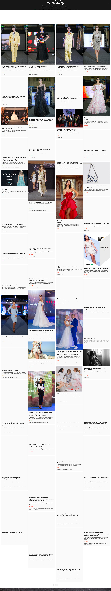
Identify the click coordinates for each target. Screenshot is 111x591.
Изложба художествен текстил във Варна (68, 299)
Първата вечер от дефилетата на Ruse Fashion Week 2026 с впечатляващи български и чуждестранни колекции (69, 98)
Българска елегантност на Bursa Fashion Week (96, 268)
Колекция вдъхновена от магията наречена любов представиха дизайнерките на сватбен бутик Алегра (41, 555)
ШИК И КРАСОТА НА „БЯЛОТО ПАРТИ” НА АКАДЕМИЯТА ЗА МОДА (40, 445)
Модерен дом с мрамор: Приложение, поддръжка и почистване (94, 308)
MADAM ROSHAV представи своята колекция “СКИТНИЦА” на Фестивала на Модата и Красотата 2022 (13, 423)
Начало (35, 9)
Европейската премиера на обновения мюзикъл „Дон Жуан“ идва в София (67, 130)
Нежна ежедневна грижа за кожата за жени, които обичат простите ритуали (13, 97)
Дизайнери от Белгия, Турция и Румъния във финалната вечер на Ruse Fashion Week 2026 (41, 120)
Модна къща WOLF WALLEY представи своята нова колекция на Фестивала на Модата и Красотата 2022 (96, 424)
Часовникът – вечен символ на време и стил (96, 223)
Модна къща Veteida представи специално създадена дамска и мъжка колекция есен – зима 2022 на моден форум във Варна (41, 414)
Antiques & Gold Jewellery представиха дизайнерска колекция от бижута (11, 478)
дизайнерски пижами (38, 287)
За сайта (75, 9)
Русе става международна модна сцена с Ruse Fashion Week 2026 (13, 127)
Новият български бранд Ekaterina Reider (13, 337)
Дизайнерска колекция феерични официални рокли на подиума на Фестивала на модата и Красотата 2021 (41, 499)
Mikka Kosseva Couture (89, 338)
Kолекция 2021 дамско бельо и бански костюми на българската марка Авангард (13, 533)
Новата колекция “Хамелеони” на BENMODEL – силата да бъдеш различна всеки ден (41, 203)
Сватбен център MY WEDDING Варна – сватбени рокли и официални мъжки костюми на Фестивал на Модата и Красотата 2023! (69, 353)
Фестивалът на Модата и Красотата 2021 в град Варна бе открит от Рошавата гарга (68, 570)
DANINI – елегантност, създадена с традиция (96, 66)
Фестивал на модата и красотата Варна (13, 167)
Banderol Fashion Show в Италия (10, 370)
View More (3, 72)
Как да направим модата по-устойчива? (13, 224)
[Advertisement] (55, 17)
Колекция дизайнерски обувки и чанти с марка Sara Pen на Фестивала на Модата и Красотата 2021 (68, 515)
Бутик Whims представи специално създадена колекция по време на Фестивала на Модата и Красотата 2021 (96, 534)
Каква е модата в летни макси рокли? (39, 361)
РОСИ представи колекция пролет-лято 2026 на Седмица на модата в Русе (69, 67)
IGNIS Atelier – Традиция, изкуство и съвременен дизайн (38, 67)
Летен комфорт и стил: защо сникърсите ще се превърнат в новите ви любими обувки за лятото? (69, 163)
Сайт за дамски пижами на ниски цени (67, 394)
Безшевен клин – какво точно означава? (68, 423)
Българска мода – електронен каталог (55, 6)
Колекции (4, 74)
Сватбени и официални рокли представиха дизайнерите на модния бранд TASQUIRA (41, 331)
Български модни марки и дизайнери (45, 9)
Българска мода (57, 9)
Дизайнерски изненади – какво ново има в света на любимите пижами (41, 279)
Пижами (42, 287)
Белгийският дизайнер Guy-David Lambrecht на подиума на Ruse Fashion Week (14, 67)
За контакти (70, 9)
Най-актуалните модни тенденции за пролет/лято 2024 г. (12, 284)
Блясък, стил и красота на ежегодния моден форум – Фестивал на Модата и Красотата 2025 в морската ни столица (14, 159)
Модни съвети (64, 9)
